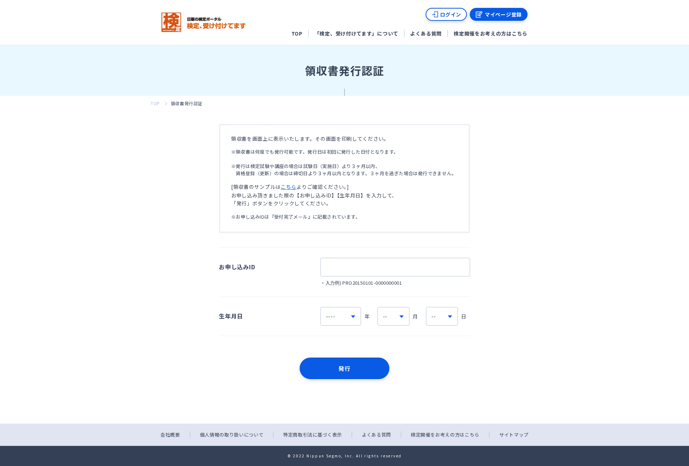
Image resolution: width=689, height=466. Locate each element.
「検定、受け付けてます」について (356, 33)
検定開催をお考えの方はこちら (491, 33)
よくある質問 (426, 33)
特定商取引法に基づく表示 (312, 434)
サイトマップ (514, 434)
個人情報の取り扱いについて (231, 434)
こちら (288, 186)
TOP (297, 33)
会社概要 (170, 434)
